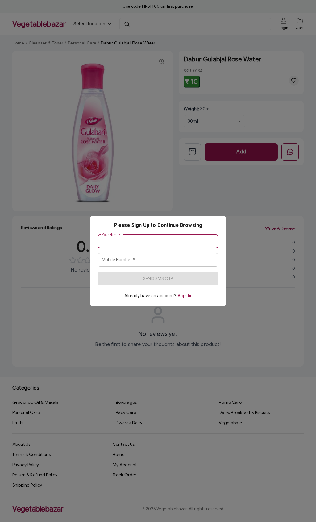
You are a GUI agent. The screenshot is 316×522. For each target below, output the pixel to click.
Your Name (111, 234)
